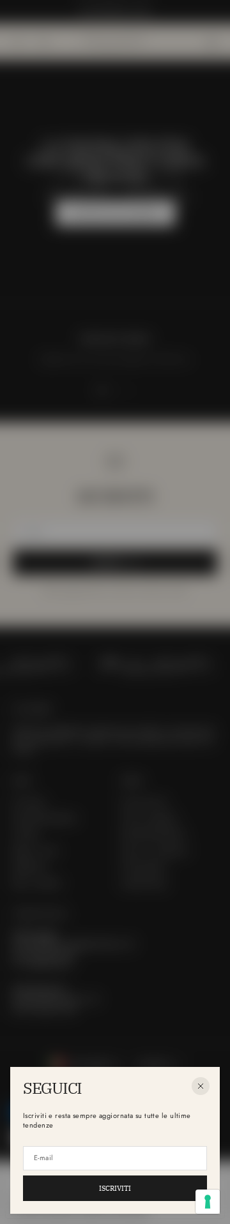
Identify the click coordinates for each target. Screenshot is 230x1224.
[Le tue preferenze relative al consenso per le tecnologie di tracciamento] (207, 1202)
